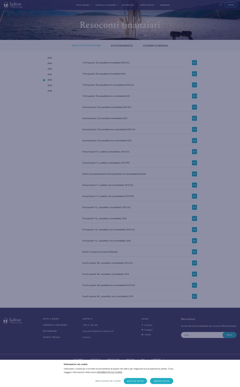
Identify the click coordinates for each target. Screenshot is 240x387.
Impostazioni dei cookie (108, 381)
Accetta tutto (135, 381)
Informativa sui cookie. (109, 372)
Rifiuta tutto (161, 381)
